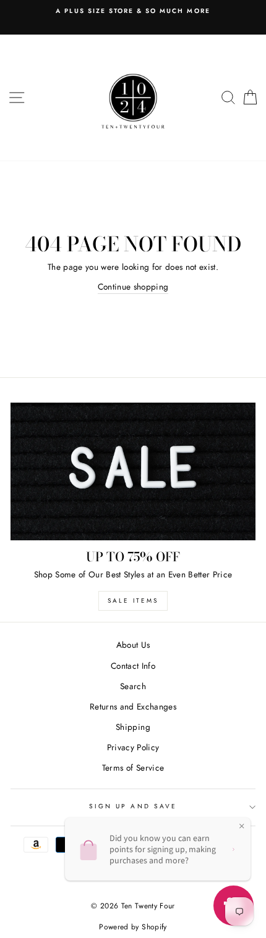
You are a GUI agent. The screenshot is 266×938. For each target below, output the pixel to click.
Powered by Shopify (132, 926)
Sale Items (133, 600)
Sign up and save (133, 806)
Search (133, 686)
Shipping (133, 727)
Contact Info (133, 666)
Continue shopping (133, 286)
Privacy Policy (133, 747)
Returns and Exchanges (133, 706)
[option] (133, 11)
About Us (133, 645)
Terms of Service (133, 767)
